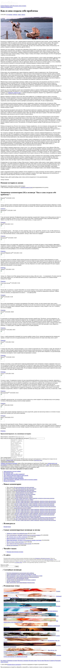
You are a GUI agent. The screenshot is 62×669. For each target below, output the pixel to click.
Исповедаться (8, 7)
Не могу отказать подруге (13, 581)
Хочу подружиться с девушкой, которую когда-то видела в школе (20, 479)
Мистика (46, 660)
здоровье (10, 14)
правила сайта (10, 460)
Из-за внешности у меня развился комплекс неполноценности (23, 577)
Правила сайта (9, 5)
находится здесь (38, 460)
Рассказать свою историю (19, 5)
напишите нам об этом (26, 187)
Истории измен (33, 660)
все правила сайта (18, 562)
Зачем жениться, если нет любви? (12, 471)
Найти (17, 566)
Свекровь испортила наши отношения (13, 478)
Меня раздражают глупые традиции (16, 538)
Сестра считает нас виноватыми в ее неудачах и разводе (21, 579)
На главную (4, 660)
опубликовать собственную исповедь (42, 558)
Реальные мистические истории (15, 551)
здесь (47, 464)
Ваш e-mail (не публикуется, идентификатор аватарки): (15, 438)
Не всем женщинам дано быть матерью (24, 487)
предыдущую (51, 463)
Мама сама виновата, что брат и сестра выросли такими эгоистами (24, 540)
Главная (3, 5)
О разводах (52, 660)
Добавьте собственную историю (9, 463)
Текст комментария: (6, 457)
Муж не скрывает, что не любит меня (13, 476)
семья (19, 14)
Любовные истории (12, 660)
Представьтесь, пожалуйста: (8, 436)
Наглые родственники (9, 481)
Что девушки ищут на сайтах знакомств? (14, 474)
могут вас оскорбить (49, 559)
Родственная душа (8, 472)
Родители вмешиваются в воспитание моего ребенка (20, 573)
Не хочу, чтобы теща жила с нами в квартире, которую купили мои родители (34, 498)
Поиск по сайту (5, 565)
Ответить (3, 208)
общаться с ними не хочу (14, 92)
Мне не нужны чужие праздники (15, 542)
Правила (3, 7)
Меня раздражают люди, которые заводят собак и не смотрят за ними (24, 575)
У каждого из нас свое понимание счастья (17, 578)
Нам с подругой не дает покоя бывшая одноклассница (21, 582)
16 (7, 14)
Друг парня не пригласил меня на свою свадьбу (16, 475)
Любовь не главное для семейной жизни (17, 533)
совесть (23, 14)
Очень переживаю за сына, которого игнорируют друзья (21, 574)
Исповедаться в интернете (14, 664)
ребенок (15, 14)
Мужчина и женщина (23, 660)
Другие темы (40, 660)
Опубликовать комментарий (7, 461)
